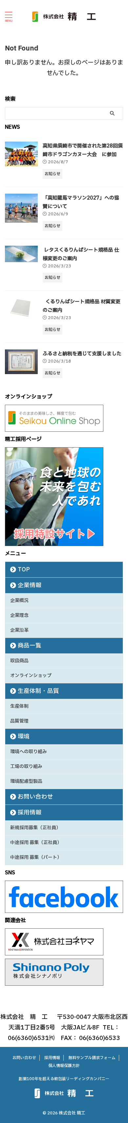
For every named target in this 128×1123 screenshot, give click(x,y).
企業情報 (29, 585)
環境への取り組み (28, 751)
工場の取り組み (26, 766)
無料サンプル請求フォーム (92, 1058)
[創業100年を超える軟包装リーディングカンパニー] (64, 16)
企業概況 (19, 600)
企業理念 (19, 615)
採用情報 (29, 812)
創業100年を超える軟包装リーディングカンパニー (64, 1079)
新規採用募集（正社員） (35, 827)
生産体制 (19, 706)
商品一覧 (29, 645)
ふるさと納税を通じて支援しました (82, 354)
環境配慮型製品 (26, 781)
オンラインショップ (31, 675)
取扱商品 (19, 660)
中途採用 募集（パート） (36, 857)
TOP (24, 569)
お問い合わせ (35, 796)
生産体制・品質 (38, 691)
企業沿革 (19, 630)
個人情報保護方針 (64, 1066)
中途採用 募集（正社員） (36, 842)
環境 (24, 736)
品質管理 (19, 721)
